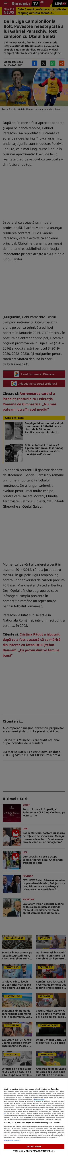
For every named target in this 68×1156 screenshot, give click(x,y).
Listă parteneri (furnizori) (12, 1140)
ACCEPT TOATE (34, 1146)
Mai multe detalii (39, 1099)
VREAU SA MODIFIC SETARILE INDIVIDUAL (34, 1151)
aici (5, 1113)
